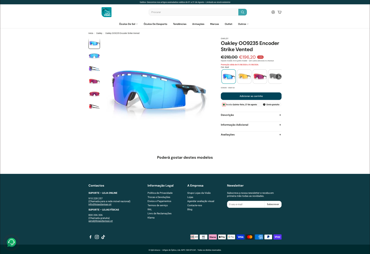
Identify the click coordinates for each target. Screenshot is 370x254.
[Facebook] (90, 237)
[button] (198, 12)
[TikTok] (103, 237)
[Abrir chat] (11, 242)
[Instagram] (97, 237)
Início (90, 33)
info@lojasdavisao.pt (99, 204)
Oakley (99, 33)
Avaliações (228, 134)
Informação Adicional (234, 124)
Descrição (227, 115)
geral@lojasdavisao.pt (100, 220)
